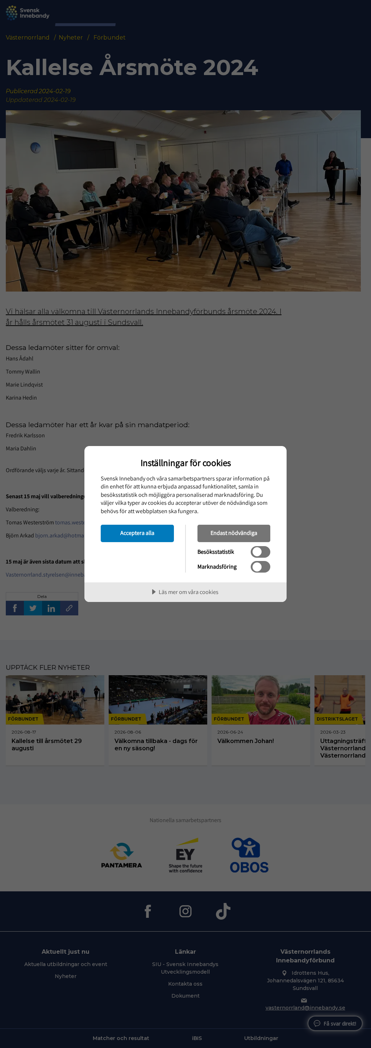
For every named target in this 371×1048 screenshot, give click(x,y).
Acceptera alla (137, 533)
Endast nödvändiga (233, 533)
